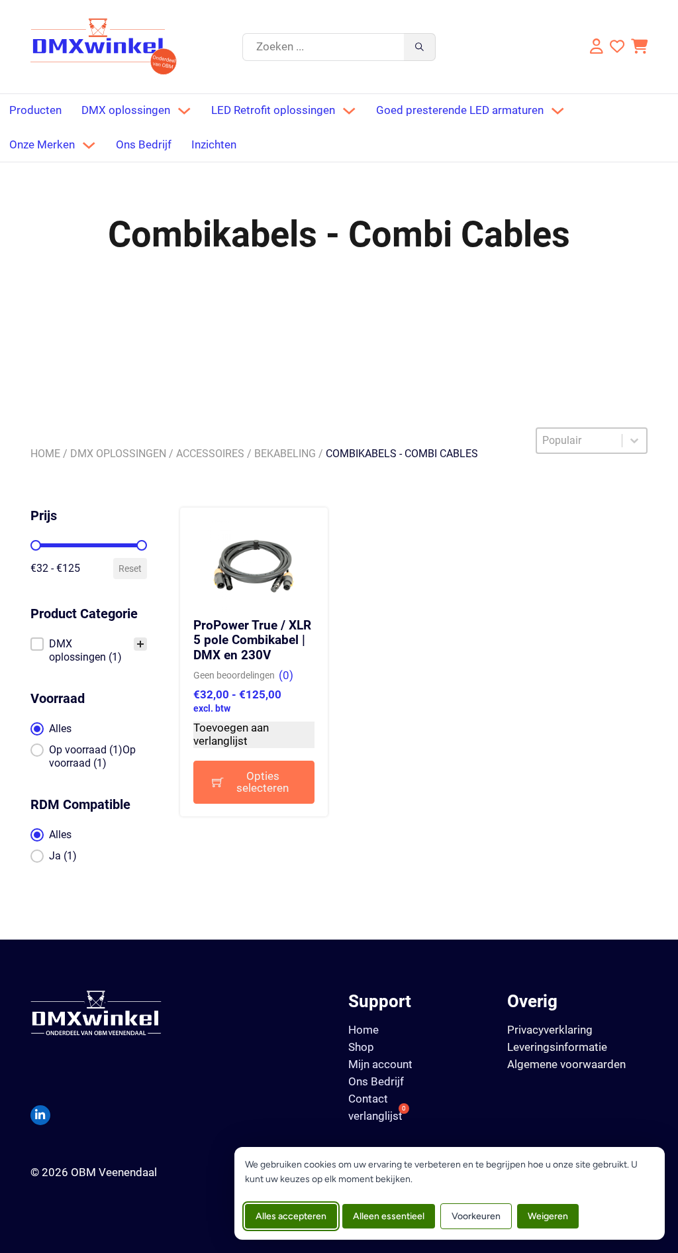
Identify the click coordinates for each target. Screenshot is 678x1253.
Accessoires (210, 453)
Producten (35, 110)
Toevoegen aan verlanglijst (231, 734)
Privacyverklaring (550, 1029)
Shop (361, 1047)
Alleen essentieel (388, 1216)
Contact (368, 1099)
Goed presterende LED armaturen (460, 110)
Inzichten (213, 144)
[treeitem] (89, 650)
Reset (130, 568)
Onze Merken (42, 144)
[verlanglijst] (617, 46)
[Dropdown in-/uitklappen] (184, 110)
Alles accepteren (291, 1216)
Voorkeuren (476, 1216)
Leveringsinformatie (557, 1047)
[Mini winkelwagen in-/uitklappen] (639, 46)
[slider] (35, 545)
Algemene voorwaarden (566, 1064)
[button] (89, 650)
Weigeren (548, 1216)
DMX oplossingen (125, 110)
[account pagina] (595, 46)
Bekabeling (285, 453)
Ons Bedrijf (143, 144)
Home (45, 453)
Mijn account (380, 1064)
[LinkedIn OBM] (40, 1115)
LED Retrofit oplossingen (273, 110)
